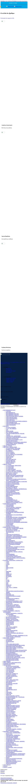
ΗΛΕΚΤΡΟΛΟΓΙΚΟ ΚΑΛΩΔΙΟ (13, 596)
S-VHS (7, 580)
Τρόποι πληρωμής (10, 380)
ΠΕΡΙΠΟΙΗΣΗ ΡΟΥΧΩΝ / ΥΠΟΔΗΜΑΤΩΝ (16, 517)
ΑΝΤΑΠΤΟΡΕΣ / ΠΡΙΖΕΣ (12, 737)
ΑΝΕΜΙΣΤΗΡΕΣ (10, 506)
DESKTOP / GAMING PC (12, 673)
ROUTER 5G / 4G (10, 455)
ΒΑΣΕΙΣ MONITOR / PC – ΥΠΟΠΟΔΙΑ (15, 697)
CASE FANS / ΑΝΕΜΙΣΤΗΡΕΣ (13, 667)
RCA (7, 577)
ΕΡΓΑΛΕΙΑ (8, 539)
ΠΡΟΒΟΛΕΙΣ (9, 746)
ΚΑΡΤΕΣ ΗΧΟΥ (10, 710)
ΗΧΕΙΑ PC (8, 704)
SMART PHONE (10, 623)
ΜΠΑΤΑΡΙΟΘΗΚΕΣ (10, 652)
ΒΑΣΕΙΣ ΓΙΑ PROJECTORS (12, 482)
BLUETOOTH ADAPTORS (12, 666)
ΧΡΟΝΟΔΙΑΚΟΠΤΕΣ (11, 763)
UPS (7, 642)
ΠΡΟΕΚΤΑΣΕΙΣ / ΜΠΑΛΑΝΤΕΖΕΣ (14, 747)
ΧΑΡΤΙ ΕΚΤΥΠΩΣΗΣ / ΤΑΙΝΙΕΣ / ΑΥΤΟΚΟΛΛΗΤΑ (14, 729)
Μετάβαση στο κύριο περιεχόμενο (19, 1)
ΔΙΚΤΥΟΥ (8, 593)
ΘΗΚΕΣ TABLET (10, 631)
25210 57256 (22, 362)
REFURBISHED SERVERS (12, 413)
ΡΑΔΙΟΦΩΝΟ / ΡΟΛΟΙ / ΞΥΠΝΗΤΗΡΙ (15, 518)
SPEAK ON (8, 585)
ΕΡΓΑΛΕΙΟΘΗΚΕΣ (10, 540)
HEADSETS (9, 678)
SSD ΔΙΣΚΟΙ (9, 688)
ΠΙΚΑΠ (8, 496)
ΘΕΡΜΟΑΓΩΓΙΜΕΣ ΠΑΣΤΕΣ (13, 705)
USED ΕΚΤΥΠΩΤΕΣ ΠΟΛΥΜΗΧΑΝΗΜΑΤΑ (16, 421)
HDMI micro (9, 573)
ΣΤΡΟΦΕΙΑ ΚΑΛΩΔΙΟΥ (11, 750)
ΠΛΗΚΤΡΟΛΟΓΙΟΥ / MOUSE (13, 605)
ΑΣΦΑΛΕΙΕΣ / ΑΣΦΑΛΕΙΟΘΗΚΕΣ (14, 535)
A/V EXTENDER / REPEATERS (13, 465)
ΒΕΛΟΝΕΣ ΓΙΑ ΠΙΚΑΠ (11, 487)
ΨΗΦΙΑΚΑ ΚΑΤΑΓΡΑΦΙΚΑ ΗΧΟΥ (14, 502)
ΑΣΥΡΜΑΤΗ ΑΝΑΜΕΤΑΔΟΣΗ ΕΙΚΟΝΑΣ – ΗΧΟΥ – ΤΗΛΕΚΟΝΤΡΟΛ (16, 479)
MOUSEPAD (9, 682)
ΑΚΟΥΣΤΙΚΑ (9, 477)
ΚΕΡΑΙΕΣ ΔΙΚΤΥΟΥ (10, 461)
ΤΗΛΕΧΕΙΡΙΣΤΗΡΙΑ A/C (12, 555)
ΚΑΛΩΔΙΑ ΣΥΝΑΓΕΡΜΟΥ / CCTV (14, 439)
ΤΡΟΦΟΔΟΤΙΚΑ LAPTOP (12, 726)
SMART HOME (9, 431)
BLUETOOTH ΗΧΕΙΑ (11, 618)
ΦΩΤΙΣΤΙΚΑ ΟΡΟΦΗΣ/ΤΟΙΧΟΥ (13, 761)
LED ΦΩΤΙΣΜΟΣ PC (11, 681)
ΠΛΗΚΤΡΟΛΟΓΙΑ (10, 720)
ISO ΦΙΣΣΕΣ (9, 576)
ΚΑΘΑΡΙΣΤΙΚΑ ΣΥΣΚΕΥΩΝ (12, 492)
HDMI (7, 572)
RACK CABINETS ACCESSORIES (14, 454)
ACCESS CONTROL (11, 427)
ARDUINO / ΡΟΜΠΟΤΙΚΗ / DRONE (14, 528)
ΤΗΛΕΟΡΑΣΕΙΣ (9, 523)
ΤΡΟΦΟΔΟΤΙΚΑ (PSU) (11, 725)
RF (6, 578)
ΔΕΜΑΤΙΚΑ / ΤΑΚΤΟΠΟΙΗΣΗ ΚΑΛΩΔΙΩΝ (16, 537)
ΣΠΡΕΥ (8, 553)
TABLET (8, 625)
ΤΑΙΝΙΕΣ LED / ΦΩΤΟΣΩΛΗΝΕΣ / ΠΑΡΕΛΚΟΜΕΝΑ (14, 752)
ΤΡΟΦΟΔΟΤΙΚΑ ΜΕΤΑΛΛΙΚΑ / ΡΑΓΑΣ (15, 657)
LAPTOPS (8, 411)
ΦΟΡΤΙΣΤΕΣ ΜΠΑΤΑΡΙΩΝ (12, 658)
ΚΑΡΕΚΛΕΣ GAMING (11, 708)
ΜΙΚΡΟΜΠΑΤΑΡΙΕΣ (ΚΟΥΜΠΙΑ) (14, 646)
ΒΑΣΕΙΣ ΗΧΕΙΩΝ (10, 485)
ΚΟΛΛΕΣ (8, 545)
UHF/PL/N (8, 586)
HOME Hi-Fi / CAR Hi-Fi (12, 473)
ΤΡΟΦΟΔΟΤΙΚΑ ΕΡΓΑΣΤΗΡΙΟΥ (13, 556)
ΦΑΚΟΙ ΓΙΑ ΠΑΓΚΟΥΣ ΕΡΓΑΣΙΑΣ (14, 758)
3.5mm (7, 562)
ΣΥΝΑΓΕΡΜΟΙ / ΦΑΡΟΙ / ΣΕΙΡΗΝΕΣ (14, 443)
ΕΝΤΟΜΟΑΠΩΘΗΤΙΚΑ (11, 511)
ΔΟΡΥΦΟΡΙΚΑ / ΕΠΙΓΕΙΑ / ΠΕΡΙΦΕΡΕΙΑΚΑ (16, 489)
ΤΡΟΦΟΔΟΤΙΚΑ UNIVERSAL (13, 656)
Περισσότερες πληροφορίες (7, 782)
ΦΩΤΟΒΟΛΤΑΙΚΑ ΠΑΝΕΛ (12, 660)
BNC (7, 565)
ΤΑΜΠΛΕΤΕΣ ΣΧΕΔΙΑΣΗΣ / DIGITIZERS (16, 724)
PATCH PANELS (10, 452)
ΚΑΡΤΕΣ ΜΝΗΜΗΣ (10, 711)
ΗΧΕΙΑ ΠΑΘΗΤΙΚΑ (10, 491)
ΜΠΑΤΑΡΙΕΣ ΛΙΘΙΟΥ (11, 649)
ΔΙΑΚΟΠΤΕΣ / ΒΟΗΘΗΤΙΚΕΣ (13, 738)
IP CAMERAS (9, 450)
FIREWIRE (8, 571)
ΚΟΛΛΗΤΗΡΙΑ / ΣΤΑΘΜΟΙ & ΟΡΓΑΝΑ (15, 546)
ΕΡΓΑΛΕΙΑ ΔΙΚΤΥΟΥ (11, 459)
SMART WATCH (10, 624)
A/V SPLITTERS (10, 466)
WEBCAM (8, 694)
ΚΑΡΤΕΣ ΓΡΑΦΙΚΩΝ (11, 709)
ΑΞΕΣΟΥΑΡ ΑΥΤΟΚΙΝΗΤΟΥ (13, 534)
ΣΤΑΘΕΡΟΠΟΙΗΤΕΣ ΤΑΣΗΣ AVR (14, 655)
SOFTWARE (9, 687)
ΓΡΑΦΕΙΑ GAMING (10, 698)
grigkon (18, 403)
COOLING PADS (10, 670)
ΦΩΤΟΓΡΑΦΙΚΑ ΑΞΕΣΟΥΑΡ (13, 501)
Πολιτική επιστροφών (10, 371)
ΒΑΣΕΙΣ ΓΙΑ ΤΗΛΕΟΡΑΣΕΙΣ (12, 484)
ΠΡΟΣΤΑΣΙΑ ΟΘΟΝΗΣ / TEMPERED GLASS (16, 635)
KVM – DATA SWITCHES (12, 679)
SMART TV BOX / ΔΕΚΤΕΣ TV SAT (14, 476)
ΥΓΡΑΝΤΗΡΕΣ (9, 524)
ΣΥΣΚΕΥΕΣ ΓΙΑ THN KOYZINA (14, 519)
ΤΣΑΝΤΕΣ (8, 727)
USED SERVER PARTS (11, 417)
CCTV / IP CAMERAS (11, 428)
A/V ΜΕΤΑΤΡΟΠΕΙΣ (11, 469)
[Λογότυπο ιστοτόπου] (10, 6)
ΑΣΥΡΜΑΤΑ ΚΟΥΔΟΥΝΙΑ (12, 438)
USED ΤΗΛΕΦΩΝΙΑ (11, 424)
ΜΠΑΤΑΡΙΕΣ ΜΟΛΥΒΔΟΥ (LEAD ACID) (15, 651)
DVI (7, 569)
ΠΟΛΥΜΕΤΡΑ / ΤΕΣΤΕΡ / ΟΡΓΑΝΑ (14, 551)
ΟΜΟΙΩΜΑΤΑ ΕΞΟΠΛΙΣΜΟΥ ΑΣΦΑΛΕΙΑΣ (16, 442)
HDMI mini (8, 575)
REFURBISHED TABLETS (12, 415)
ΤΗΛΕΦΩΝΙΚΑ (9, 608)
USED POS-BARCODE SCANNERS (14, 416)
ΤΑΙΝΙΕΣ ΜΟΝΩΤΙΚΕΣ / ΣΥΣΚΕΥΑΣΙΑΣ (15, 753)
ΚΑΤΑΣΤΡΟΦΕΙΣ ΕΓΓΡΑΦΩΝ (13, 544)
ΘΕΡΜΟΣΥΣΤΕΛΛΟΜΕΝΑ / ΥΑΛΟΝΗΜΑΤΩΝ (12, 599)
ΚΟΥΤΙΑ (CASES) (10, 713)
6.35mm (8, 564)
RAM (7, 686)
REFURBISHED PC (10, 412)
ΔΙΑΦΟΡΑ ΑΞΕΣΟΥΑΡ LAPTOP (13, 700)
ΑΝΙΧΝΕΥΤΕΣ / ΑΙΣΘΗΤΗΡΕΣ (13, 436)
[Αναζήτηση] (2, 6)
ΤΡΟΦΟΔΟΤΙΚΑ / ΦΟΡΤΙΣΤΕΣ (13, 636)
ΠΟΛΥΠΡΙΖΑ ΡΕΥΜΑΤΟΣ (12, 745)
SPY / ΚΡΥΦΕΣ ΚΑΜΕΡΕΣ (12, 432)
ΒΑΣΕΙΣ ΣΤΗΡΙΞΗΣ (10, 628)
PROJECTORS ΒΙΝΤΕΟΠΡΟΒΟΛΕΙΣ (14, 475)
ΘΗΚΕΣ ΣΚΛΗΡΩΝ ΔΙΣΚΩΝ (13, 706)
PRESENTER (9, 684)
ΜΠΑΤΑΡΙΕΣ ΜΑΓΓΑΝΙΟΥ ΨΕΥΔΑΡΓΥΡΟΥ (16, 650)
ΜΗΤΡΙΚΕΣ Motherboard (11, 715)
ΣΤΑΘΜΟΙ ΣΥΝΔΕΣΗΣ (11, 722)
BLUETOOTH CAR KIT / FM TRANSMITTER (13, 531)
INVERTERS (9, 640)
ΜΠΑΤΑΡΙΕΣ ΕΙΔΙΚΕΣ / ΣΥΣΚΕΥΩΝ (14, 647)
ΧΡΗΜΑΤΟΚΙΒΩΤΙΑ (11, 444)
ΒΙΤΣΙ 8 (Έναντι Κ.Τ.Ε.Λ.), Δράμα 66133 (10, 362)
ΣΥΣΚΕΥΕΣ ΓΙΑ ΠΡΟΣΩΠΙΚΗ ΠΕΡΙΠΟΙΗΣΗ (16, 522)
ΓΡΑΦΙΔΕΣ (8, 629)
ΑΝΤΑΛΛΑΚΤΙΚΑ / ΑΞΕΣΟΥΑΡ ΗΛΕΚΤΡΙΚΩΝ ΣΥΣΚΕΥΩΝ (13, 508)
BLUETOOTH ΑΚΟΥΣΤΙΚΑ (12, 617)
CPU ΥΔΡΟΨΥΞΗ (10, 671)
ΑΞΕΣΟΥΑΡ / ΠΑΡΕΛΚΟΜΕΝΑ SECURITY (16, 437)
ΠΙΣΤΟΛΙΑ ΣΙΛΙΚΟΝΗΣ (11, 548)
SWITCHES (8, 458)
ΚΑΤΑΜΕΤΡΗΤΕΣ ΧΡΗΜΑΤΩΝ (13, 543)
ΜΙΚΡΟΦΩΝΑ (9, 495)
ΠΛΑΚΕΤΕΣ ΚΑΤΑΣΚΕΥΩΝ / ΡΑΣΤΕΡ (15, 549)
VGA (7, 588)
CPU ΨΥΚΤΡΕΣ (9, 672)
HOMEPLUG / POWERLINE (12, 449)
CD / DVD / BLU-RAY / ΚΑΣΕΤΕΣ (14, 471)
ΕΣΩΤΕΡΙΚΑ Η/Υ (10, 594)
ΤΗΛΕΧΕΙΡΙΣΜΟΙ (10, 554)
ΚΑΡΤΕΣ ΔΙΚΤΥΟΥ (10, 460)
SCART (8, 581)
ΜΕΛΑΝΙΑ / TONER (11, 714)
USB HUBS (8, 692)
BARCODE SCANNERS (11, 529)
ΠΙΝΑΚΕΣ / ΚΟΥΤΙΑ (11, 743)
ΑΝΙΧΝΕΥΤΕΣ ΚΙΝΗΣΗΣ (12, 736)
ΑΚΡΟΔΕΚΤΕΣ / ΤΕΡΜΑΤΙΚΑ (13, 735)
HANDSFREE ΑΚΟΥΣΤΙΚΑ (12, 620)
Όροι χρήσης (9, 369)
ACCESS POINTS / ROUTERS (13, 448)
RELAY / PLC (9, 734)
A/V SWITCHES (10, 468)
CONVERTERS (9, 639)
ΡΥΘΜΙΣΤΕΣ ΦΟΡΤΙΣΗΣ (12, 654)
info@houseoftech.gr (5, 363)
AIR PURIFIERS (10, 505)
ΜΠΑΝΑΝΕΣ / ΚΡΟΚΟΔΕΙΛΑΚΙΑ (14, 602)
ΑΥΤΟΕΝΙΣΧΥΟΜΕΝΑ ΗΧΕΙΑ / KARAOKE (16, 481)
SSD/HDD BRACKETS (11, 689)
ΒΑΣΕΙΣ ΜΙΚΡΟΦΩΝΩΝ (12, 486)
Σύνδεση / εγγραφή (7, 767)
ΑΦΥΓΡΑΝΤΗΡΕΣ (10, 509)
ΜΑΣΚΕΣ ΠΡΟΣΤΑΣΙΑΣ (11, 440)
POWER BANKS (10, 621)
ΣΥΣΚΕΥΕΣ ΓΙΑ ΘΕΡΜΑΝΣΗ (13, 521)
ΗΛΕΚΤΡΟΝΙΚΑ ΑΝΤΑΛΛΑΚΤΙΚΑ (14, 541)
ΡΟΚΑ (7, 748)
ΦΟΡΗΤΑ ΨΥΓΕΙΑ (10, 525)
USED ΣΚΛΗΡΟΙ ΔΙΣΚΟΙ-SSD (13, 423)
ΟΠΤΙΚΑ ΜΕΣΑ (10, 719)
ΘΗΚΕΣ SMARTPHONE (11, 630)
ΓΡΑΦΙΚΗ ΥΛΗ (9, 699)
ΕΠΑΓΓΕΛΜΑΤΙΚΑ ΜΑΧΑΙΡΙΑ (13, 538)
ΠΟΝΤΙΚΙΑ (8, 721)
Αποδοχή (15, 782)
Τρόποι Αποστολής (10, 379)
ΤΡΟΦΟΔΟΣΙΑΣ (10, 609)
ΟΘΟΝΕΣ (8, 718)
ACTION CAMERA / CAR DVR (13, 470)
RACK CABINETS (10, 453)
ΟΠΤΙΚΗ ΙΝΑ (9, 603)
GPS (7, 429)
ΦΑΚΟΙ (7, 757)
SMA (7, 583)
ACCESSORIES (12, 615)
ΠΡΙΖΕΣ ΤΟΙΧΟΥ (10, 463)
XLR (7, 589)
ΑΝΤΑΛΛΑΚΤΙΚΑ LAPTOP (12, 695)
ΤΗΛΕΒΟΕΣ (9, 497)
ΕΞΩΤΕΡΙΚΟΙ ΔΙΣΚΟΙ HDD (12, 702)
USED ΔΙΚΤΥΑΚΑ (10, 420)
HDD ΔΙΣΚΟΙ (9, 677)
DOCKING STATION (11, 674)
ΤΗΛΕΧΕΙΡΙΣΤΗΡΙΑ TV (11, 500)
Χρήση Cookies (9, 381)
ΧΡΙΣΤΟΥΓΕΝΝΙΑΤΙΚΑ (11, 762)
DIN (7, 566)
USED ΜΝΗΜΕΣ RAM (11, 422)
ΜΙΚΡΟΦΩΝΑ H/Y (10, 716)
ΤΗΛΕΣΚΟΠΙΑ (9, 498)
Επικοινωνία (8, 372)
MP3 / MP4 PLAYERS (11, 474)
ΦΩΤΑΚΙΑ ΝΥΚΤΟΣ (11, 759)
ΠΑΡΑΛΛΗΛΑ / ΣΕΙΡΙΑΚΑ (12, 604)
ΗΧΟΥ (7, 597)
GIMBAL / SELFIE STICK (12, 619)
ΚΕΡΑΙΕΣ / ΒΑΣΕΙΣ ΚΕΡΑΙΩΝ (13, 493)
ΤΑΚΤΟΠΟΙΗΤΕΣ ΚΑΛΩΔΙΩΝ (13, 607)
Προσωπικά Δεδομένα (11, 378)
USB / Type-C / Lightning (11, 587)
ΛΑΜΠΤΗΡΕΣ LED (10, 740)
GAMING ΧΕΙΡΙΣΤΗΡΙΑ (11, 676)
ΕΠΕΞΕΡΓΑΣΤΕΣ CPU (11, 703)
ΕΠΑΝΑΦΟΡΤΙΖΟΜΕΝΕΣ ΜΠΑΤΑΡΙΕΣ (15, 645)
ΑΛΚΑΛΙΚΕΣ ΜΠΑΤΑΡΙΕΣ (12, 644)
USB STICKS (9, 693)
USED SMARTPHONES (11, 418)
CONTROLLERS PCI (11, 668)
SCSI (7, 582)
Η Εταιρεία (8, 368)
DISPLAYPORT (9, 567)
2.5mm (7, 561)
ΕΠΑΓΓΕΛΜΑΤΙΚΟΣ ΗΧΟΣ (12, 490)
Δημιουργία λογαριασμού (6, 777)
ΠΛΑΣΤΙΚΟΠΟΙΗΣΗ (11, 550)
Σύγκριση (5, 766)
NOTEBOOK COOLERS (12, 683)
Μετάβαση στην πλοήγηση (6, 1)
